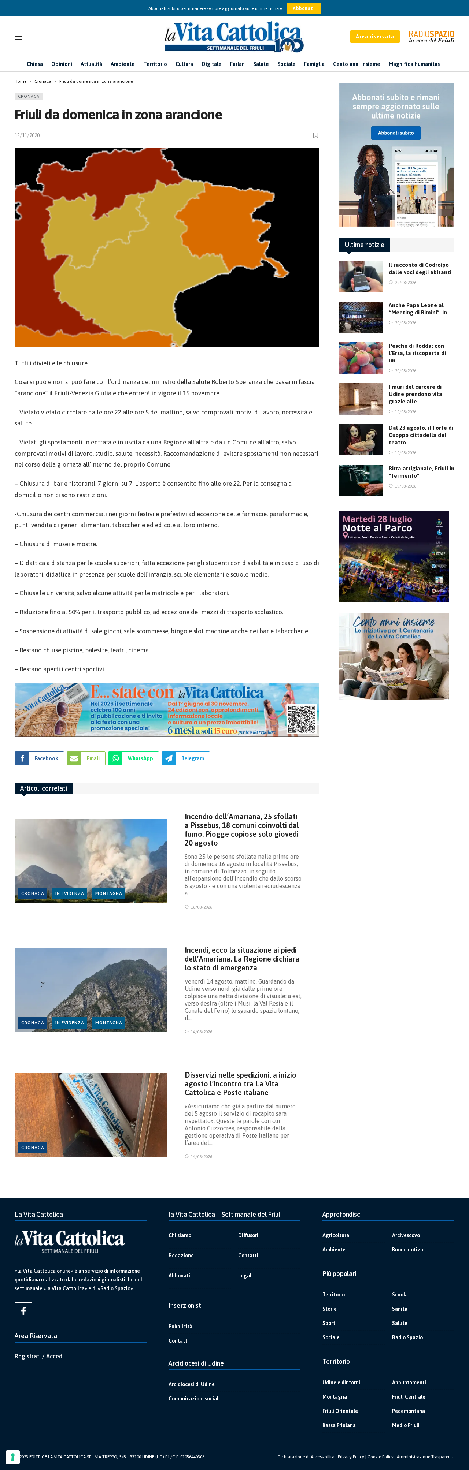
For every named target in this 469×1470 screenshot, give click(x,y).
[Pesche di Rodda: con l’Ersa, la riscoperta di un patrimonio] (361, 358)
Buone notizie (408, 1250)
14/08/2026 (201, 1031)
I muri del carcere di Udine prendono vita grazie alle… (415, 394)
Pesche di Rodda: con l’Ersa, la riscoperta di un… (417, 353)
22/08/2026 (405, 282)
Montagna (108, 893)
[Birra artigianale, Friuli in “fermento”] (361, 480)
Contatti (248, 1255)
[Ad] (167, 710)
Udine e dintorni (341, 1382)
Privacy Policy (351, 1456)
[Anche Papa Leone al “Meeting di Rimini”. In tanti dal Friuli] (361, 317)
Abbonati (304, 8)
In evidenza (69, 893)
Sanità (399, 1309)
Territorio (333, 1295)
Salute (399, 1323)
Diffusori (248, 1235)
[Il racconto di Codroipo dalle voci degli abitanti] (361, 277)
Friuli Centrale (408, 1397)
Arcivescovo (406, 1235)
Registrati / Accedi (39, 1356)
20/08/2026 (405, 322)
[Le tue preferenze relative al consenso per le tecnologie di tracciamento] (13, 1457)
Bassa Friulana (339, 1425)
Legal (244, 1276)
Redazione (181, 1255)
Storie (329, 1309)
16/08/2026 (201, 907)
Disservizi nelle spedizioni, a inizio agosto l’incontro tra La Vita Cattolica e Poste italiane (240, 1084)
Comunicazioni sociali (194, 1399)
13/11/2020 (27, 135)
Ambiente (334, 1250)
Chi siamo (180, 1235)
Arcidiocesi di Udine (192, 1384)
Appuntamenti (409, 1382)
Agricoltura (335, 1235)
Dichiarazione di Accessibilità (306, 1456)
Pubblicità (180, 1326)
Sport (328, 1323)
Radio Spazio (407, 1337)
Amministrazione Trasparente (425, 1456)
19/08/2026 (405, 411)
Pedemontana (408, 1411)
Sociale (331, 1337)
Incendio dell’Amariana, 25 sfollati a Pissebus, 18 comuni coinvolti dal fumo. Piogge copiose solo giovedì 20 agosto (242, 829)
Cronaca (29, 96)
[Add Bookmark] (316, 135)
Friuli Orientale (340, 1411)
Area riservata (375, 37)
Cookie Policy (381, 1456)
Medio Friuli (406, 1425)
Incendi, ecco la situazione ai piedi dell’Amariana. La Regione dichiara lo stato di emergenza (242, 959)
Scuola (400, 1295)
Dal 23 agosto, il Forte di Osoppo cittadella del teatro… (421, 435)
